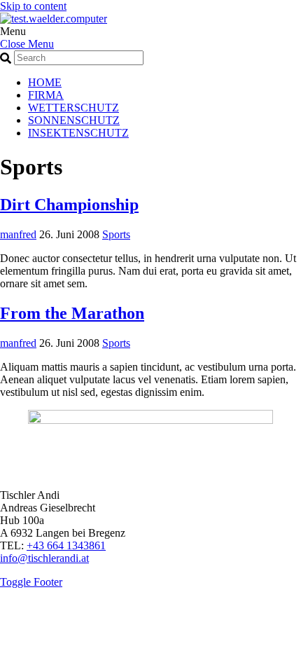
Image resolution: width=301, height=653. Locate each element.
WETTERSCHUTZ (73, 108)
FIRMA (46, 95)
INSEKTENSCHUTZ (78, 133)
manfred (18, 234)
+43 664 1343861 (66, 545)
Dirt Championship (69, 204)
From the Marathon (72, 313)
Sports (116, 234)
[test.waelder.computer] (53, 19)
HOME (45, 82)
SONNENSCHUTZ (74, 120)
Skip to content (33, 6)
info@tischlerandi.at (44, 558)
